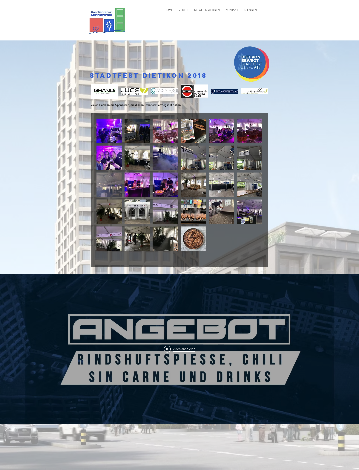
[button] (104, 91)
